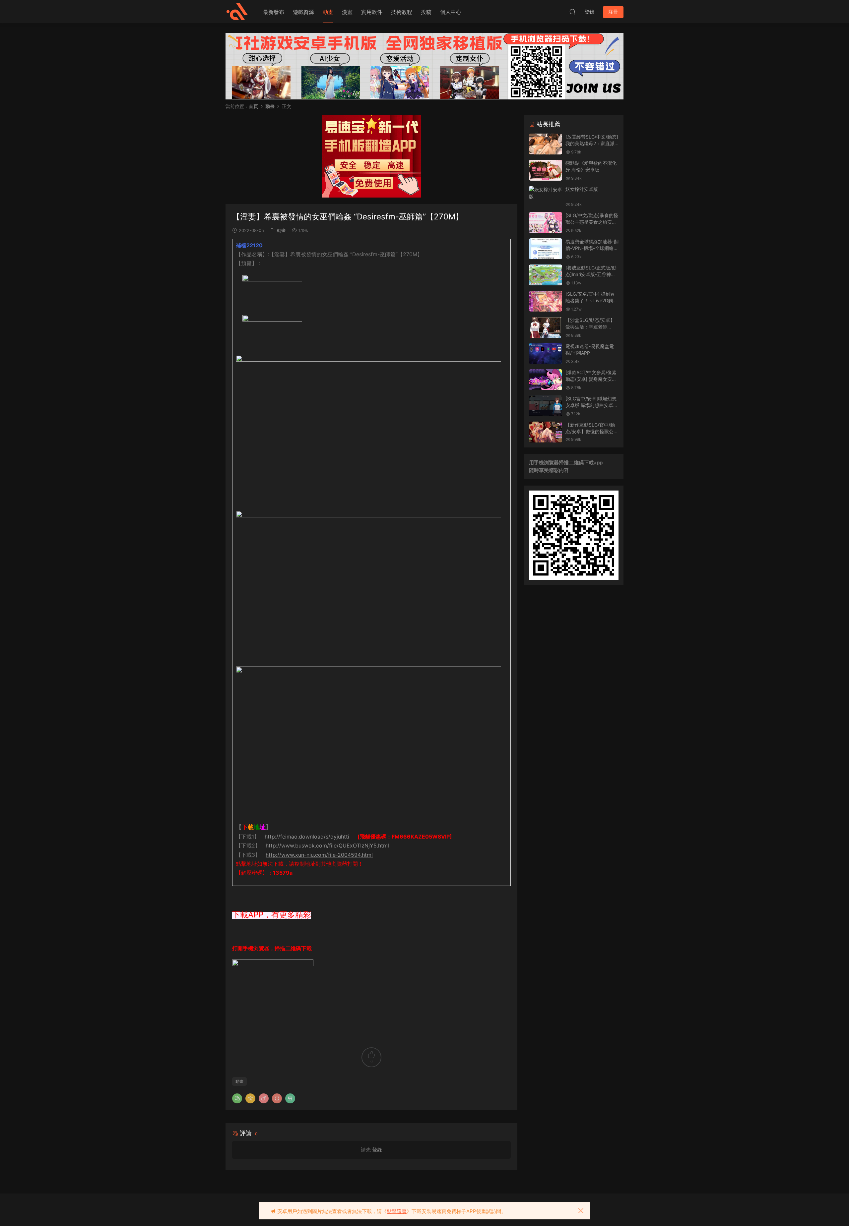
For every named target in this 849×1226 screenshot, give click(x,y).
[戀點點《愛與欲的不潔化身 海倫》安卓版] (545, 170)
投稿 (426, 12)
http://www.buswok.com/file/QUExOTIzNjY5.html (327, 845)
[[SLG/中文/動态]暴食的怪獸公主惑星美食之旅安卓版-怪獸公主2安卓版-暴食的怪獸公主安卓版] (545, 222)
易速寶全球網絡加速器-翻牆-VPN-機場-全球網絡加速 (592, 248)
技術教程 (401, 12)
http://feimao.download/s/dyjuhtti (307, 836)
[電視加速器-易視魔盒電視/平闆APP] (545, 353)
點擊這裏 (397, 1211)
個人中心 (450, 12)
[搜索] (572, 12)
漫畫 (347, 12)
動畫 (328, 12)
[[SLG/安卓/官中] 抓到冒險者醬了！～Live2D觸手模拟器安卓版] (545, 301)
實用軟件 (371, 12)
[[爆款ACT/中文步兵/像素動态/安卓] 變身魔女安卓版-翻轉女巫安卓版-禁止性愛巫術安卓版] (545, 379)
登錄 (377, 1149)
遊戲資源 (303, 12)
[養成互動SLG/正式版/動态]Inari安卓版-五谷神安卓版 (591, 274)
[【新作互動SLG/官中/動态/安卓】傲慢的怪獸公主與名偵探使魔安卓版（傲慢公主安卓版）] (545, 432)
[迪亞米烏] (237, 11)
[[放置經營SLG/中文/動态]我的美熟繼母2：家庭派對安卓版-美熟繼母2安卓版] (545, 144)
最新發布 (273, 12)
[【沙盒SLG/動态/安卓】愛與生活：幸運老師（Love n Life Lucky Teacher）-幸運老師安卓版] (545, 327)
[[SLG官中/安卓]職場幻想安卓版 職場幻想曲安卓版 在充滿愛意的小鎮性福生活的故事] (545, 405)
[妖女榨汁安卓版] (545, 193)
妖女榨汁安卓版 (581, 189)
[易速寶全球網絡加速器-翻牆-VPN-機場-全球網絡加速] (545, 248)
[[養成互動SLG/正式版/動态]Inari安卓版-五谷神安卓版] (545, 274)
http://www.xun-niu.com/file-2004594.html (319, 854)
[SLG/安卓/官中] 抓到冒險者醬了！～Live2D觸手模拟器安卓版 (591, 300)
